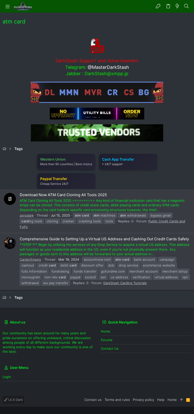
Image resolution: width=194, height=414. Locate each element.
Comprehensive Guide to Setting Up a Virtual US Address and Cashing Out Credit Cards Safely (104, 238)
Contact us (109, 348)
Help (160, 400)
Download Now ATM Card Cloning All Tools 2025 (63, 194)
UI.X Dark (15, 400)
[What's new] (177, 6)
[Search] (186, 6)
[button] (8, 6)
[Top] (181, 399)
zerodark (27, 215)
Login (7, 377)
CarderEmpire (30, 259)
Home (105, 331)
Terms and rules (117, 400)
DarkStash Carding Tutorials (125, 283)
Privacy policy (143, 400)
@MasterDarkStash (108, 67)
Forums (106, 340)
